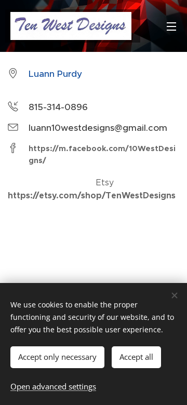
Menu (171, 26)
